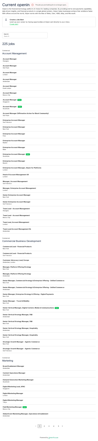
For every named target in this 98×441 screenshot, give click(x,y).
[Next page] (62, 426)
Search (6, 34)
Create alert (14, 24)
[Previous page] (35, 426)
